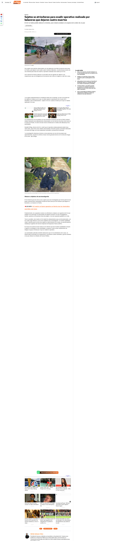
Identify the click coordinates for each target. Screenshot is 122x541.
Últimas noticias (32, 2)
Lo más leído (25, 2)
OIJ (40, 528)
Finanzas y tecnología (71, 2)
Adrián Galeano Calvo (30, 29)
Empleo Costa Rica (56, 2)
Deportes (37, 2)
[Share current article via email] (1, 14)
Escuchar (29, 25)
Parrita (55, 528)
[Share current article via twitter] (1, 19)
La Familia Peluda (80, 2)
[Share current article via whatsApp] (1, 23)
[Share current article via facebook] (1, 16)
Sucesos (46, 2)
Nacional (50, 2)
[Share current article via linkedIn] (1, 21)
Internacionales (64, 2)
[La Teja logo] (17, 2)
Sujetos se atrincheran (47, 528)
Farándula (42, 2)
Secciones (7, 2)
